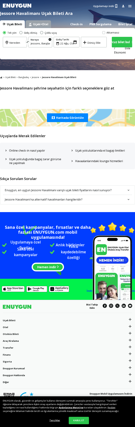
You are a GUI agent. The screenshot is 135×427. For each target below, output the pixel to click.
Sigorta (7, 361)
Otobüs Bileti (11, 334)
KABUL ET (78, 420)
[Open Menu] (130, 6)
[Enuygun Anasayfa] (17, 6)
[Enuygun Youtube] (130, 306)
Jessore (35, 77)
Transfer (8, 347)
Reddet (111, 407)
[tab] (12, 24)
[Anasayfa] (1, 77)
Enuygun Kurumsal (14, 368)
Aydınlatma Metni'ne (71, 407)
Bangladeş (23, 77)
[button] (67, 117)
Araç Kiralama (11, 340)
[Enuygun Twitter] (117, 306)
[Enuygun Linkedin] (124, 306)
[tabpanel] (67, 43)
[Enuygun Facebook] (105, 306)
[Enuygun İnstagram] (111, 306)
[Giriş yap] (123, 6)
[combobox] (40, 43)
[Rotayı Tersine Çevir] (27, 42)
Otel (5, 327)
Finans (7, 354)
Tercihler (54, 420)
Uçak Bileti (10, 77)
